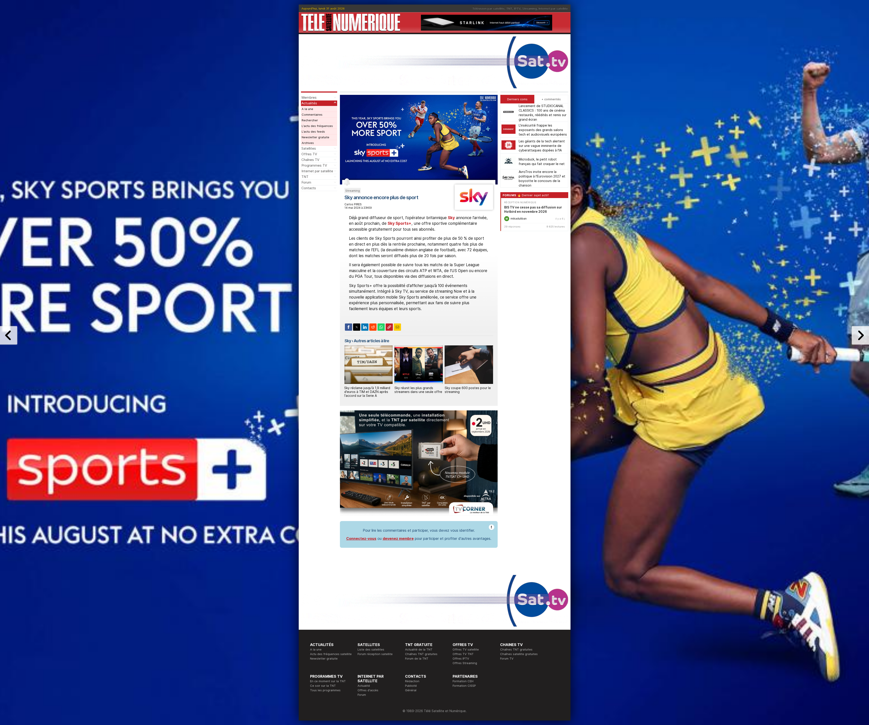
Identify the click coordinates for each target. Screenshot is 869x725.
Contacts (308, 188)
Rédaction (412, 681)
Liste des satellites (371, 649)
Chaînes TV (310, 160)
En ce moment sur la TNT (328, 681)
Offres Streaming (465, 663)
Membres (309, 97)
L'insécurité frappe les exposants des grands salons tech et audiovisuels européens (543, 129)
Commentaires (312, 114)
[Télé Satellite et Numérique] (350, 22)
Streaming (529, 8)
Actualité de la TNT (418, 649)
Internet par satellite (553, 8)
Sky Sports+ (399, 223)
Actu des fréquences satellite (331, 654)
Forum (306, 182)
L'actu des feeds (313, 131)
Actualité (364, 685)
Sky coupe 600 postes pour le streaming (417, 390)
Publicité (411, 685)
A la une (307, 109)
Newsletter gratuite (315, 137)
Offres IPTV (461, 658)
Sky (451, 217)
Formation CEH (463, 681)
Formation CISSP (464, 685)
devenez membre (398, 538)
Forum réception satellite (375, 654)
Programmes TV (314, 165)
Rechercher (310, 120)
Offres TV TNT (463, 654)
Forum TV (506, 658)
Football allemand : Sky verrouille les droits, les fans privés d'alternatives (466, 391)
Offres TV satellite (466, 649)
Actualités (309, 103)
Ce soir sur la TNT (323, 685)
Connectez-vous (361, 538)
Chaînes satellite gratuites (519, 654)
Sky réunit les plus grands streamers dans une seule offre (368, 390)
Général (410, 690)
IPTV (517, 8)
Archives (308, 143)
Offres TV (309, 154)
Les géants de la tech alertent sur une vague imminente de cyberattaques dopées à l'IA (542, 145)
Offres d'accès (368, 690)
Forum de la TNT (416, 658)
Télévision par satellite (488, 8)
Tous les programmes (325, 690)
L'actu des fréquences (317, 126)
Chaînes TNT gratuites (421, 654)
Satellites (308, 148)
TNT (509, 8)
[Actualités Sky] (474, 208)
